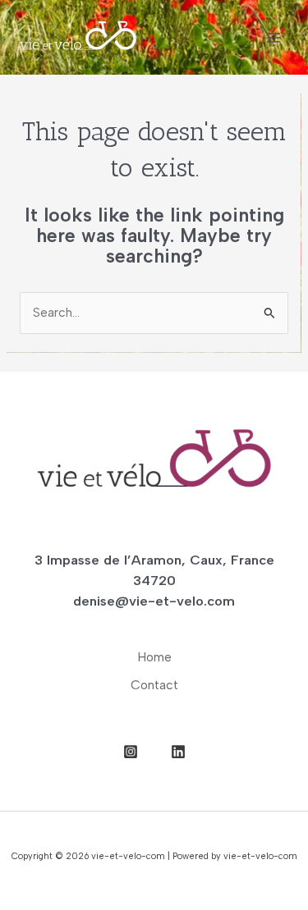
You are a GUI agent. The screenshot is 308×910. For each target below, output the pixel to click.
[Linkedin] (178, 751)
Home (154, 657)
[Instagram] (130, 751)
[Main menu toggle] (274, 37)
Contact (154, 685)
